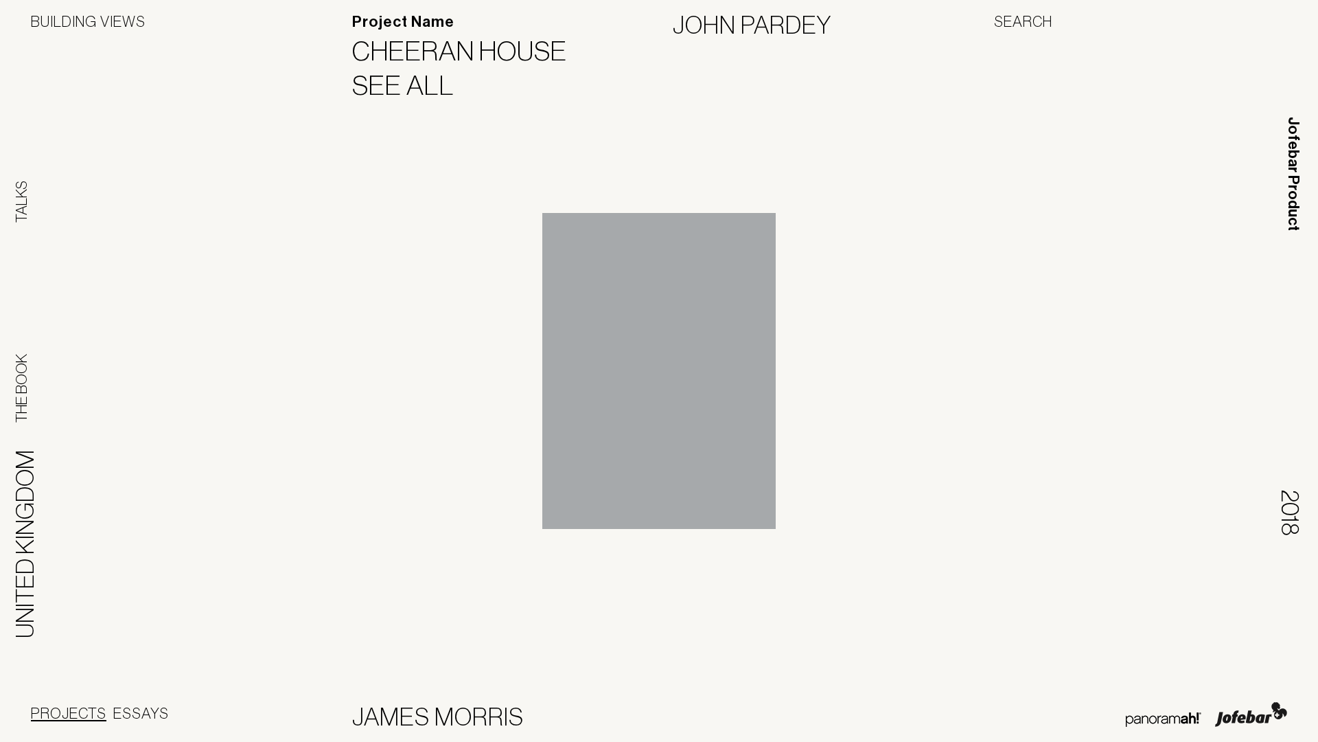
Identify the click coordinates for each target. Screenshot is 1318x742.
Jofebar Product (1293, 174)
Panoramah (1163, 719)
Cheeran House (468, 51)
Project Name (403, 22)
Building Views (88, 21)
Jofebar (1251, 714)
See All (411, 85)
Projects (68, 713)
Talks (21, 202)
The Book (21, 388)
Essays (141, 713)
